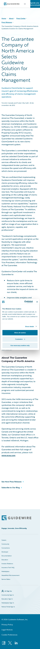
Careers (4, 540)
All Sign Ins (8, 591)
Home (4, 18)
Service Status (6, 579)
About (11, 18)
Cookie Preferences (9, 634)
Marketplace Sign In (8, 603)
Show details (29, 326)
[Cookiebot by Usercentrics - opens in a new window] (25, 302)
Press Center (21, 18)
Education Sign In (7, 599)
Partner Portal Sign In (8, 607)
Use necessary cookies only (20, 345)
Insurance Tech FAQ (8, 567)
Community (5, 544)
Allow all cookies (20, 333)
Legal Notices (7, 629)
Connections (6, 548)
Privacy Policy (7, 624)
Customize (19, 339)
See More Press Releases (12, 481)
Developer (5, 552)
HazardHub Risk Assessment (10, 575)
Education (5, 560)
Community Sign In (8, 595)
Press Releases (7, 22)
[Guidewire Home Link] (16, 517)
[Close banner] (37, 301)
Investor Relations (7, 564)
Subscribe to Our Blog (11, 487)
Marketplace (5, 571)
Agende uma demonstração (35, 4)
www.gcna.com (8, 455)
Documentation (7, 556)
